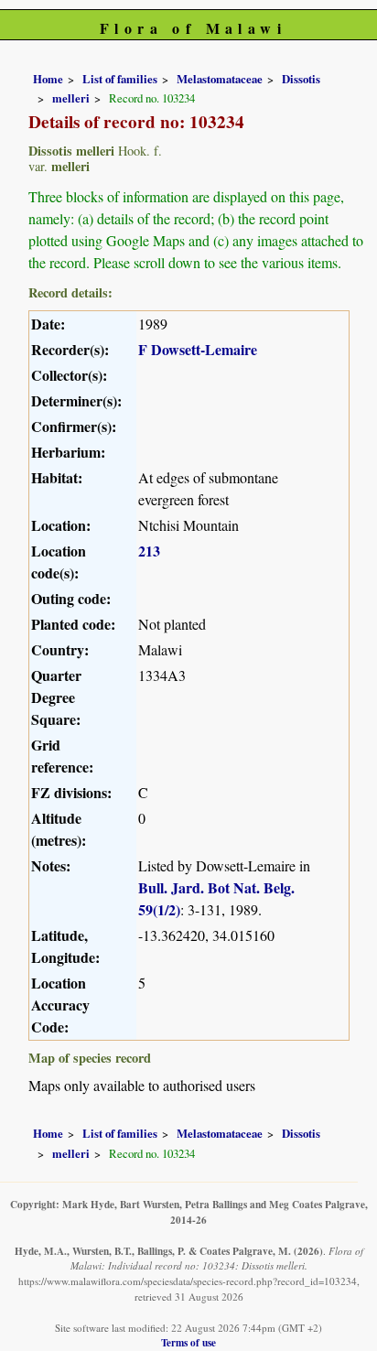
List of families (119, 78)
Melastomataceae (220, 78)
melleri (71, 98)
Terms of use (188, 1342)
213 (149, 550)
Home (48, 78)
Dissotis (301, 78)
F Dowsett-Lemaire (197, 349)
